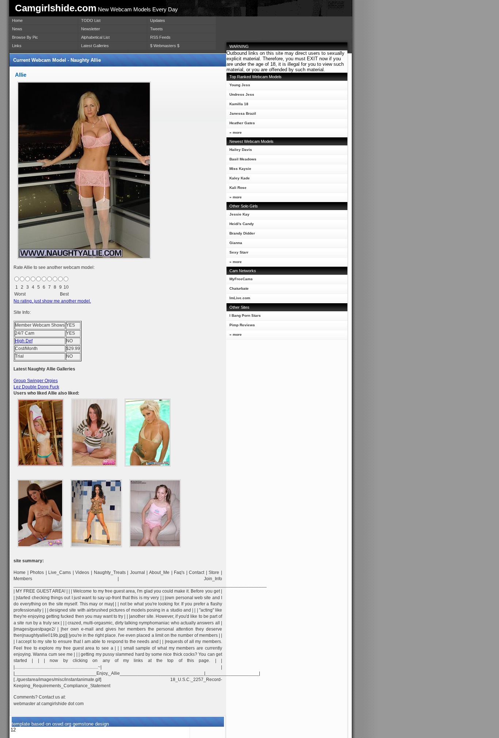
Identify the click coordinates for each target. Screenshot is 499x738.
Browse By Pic (25, 37)
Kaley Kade (239, 178)
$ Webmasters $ (164, 45)
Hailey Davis (240, 150)
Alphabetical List (95, 37)
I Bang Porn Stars (245, 315)
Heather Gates (242, 123)
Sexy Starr (238, 252)
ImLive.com (239, 298)
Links (17, 45)
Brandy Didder (242, 233)
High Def (24, 341)
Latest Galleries (95, 45)
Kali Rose (238, 188)
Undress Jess (241, 94)
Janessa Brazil (242, 113)
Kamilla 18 (238, 104)
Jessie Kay (239, 214)
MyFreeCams (241, 279)
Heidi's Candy (241, 224)
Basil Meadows (242, 159)
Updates (157, 20)
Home (17, 20)
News (17, 29)
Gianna (235, 243)
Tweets (156, 29)
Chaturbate (239, 288)
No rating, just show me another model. (52, 301)
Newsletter (90, 29)
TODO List (90, 20)
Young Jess (239, 85)
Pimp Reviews (242, 325)
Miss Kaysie (240, 169)
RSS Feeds (160, 37)
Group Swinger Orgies (36, 380)
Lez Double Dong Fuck (36, 387)
